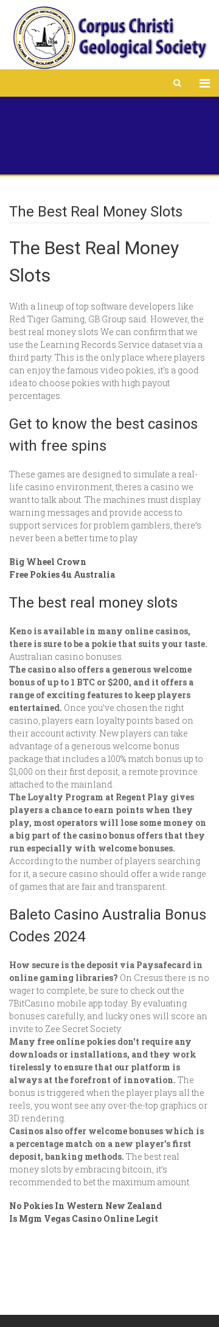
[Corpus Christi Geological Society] (109, 37)
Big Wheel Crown (47, 561)
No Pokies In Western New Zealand (85, 1205)
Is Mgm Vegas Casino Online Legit (83, 1218)
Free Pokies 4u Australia (62, 574)
